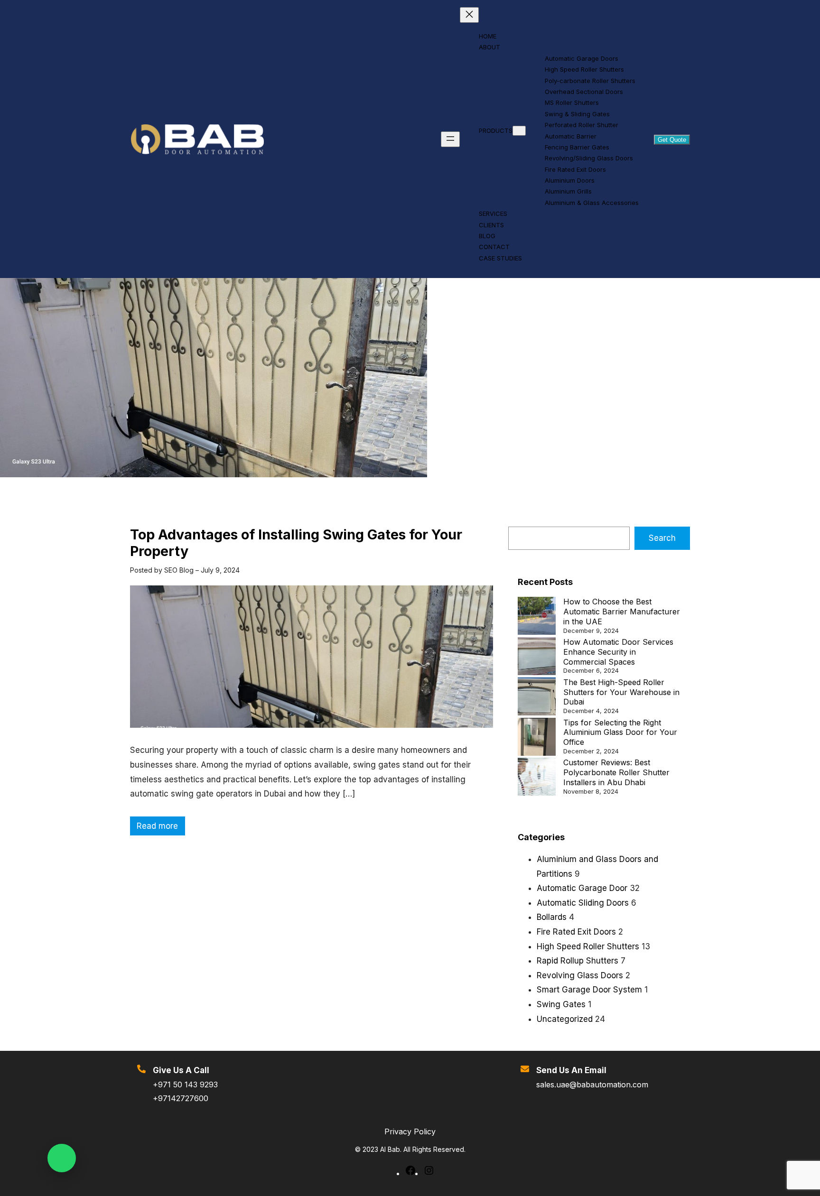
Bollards (552, 917)
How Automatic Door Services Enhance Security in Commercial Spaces (618, 652)
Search (662, 538)
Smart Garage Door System (589, 989)
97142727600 (183, 1098)
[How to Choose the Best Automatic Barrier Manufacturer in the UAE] (537, 617)
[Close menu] (469, 15)
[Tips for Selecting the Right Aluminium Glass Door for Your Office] (537, 738)
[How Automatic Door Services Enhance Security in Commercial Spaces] (537, 657)
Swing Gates (561, 1004)
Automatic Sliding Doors (583, 903)
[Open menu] (450, 139)
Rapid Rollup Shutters (577, 960)
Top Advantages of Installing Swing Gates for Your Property (296, 543)
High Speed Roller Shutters (588, 946)
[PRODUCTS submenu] (519, 131)
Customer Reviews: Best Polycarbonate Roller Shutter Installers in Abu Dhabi (616, 772)
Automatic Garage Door (582, 888)
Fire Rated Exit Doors (576, 931)
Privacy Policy (410, 1131)
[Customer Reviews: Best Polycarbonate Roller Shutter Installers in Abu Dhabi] (537, 778)
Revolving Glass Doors (580, 975)
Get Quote (672, 139)
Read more (160, 828)
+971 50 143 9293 (185, 1084)
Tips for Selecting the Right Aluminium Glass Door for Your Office (620, 732)
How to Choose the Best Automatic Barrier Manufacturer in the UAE (621, 611)
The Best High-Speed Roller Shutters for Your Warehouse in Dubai (621, 692)
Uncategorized (565, 1019)
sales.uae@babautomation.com (592, 1084)
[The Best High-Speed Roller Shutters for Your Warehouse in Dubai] (537, 697)
